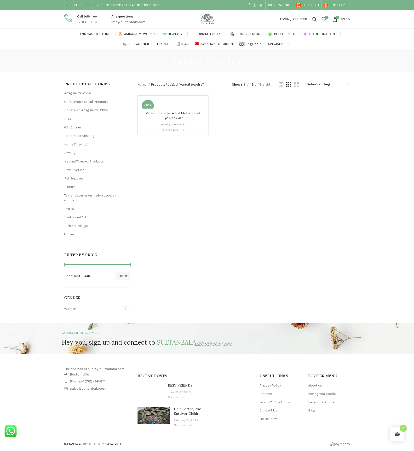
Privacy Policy (270, 385)
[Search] (314, 19)
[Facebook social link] (249, 5)
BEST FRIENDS (180, 385)
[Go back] (166, 60)
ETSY (67, 119)
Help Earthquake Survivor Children (188, 411)
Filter (123, 276)
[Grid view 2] (281, 84)
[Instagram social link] (254, 5)
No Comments (184, 425)
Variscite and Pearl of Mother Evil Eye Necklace (173, 115)
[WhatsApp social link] (260, 5)
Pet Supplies (74, 178)
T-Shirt (69, 187)
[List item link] (97, 381)
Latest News (269, 419)
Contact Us (268, 410)
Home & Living (75, 144)
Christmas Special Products (86, 102)
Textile (69, 209)
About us (315, 385)
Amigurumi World (77, 93)
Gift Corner (72, 127)
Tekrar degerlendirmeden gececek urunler (90, 197)
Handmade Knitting (79, 136)
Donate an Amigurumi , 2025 (86, 110)
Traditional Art (75, 217)
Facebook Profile (321, 402)
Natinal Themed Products (84, 161)
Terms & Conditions (275, 402)
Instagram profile (322, 394)
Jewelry (69, 153)
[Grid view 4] (296, 84)
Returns (265, 394)
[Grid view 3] (288, 84)
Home (142, 84)
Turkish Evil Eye (76, 226)
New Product (74, 170)
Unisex (69, 234)
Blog (311, 410)
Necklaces (179, 124)
